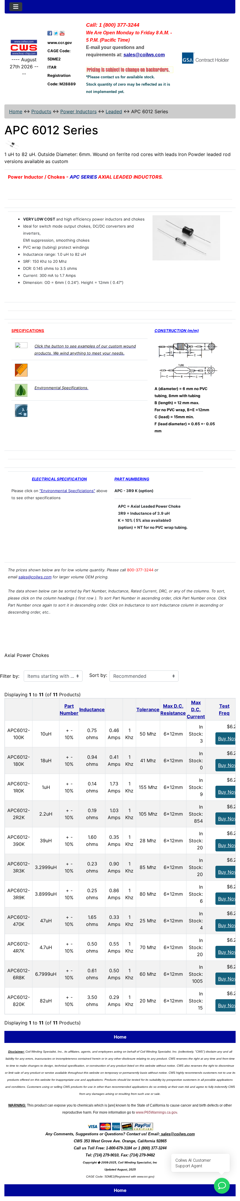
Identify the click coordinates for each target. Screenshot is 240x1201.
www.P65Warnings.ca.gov (156, 1112)
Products (41, 111)
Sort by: (98, 675)
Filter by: (9, 676)
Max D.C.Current (196, 709)
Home (15, 111)
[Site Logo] (24, 47)
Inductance (92, 709)
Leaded (114, 111)
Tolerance (148, 709)
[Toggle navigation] (15, 6)
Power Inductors (78, 111)
